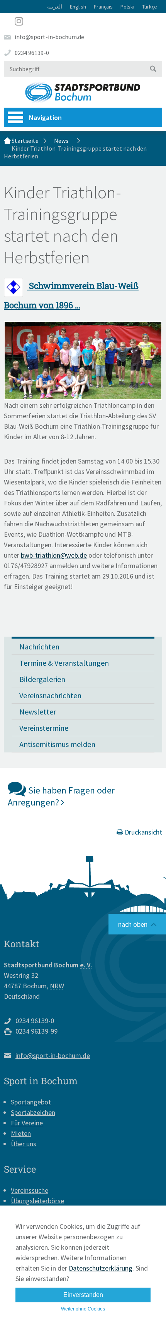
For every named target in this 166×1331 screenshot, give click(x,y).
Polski (127, 6)
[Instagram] (83, 21)
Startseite (25, 140)
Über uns (23, 1143)
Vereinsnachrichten (50, 695)
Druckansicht (142, 832)
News (61, 140)
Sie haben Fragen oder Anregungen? (61, 796)
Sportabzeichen (33, 1112)
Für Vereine (27, 1122)
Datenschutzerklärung (100, 1268)
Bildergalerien (42, 679)
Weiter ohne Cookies (83, 1309)
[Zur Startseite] (83, 92)
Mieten (21, 1133)
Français (103, 6)
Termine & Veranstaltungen (64, 663)
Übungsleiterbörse (37, 1200)
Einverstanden (83, 1294)
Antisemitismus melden (57, 744)
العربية (54, 6)
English (78, 6)
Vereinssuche (29, 1190)
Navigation (45, 117)
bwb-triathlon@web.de (54, 555)
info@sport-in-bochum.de (49, 37)
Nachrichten (39, 646)
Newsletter (37, 711)
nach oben (132, 924)
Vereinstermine (43, 728)
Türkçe (149, 6)
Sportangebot (31, 1101)
